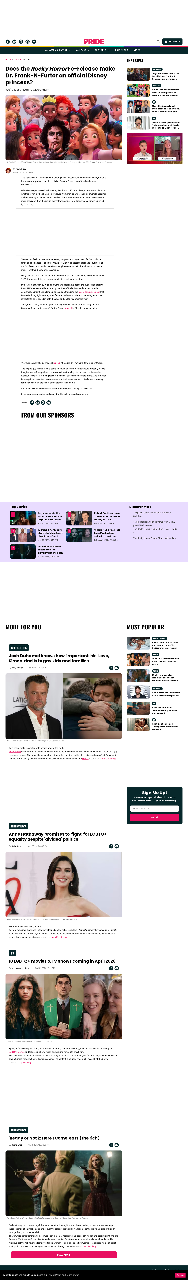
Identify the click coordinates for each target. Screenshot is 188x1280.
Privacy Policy (54, 1275)
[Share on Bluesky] (48, 402)
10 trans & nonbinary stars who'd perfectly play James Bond (50, 533)
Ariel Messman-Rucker (21, 968)
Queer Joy (156, 85)
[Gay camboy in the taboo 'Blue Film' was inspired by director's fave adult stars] (23, 518)
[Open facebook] (8, 41)
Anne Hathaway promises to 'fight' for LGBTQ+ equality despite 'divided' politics (58, 836)
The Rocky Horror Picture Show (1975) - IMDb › (155, 531)
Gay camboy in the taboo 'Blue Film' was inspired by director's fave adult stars (50, 518)
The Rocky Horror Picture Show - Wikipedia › (154, 538)
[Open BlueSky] (14, 41)
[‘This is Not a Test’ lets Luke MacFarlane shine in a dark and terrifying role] (79, 534)
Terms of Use (72, 1275)
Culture (81, 50)
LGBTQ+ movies (16, 1052)
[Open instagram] (27, 41)
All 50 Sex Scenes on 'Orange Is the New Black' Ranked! (165, 727)
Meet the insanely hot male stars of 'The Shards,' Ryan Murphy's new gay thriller (166, 110)
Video (137, 50)
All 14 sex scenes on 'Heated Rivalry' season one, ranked (164, 710)
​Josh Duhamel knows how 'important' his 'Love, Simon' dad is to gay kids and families (59, 658)
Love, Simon (15, 751)
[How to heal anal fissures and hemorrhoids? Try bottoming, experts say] (138, 643)
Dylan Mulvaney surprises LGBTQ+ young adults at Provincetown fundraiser (165, 92)
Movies (26, 59)
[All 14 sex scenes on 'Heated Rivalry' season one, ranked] (138, 708)
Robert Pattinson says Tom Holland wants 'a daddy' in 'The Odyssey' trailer (107, 518)
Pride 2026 (121, 50)
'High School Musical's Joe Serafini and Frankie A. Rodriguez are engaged (165, 76)
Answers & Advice (56, 50)
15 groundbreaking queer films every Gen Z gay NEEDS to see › (154, 524)
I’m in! (154, 817)
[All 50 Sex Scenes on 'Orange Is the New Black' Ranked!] (138, 724)
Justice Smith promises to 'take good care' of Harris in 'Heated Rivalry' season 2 (166, 126)
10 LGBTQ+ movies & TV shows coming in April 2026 (62, 961)
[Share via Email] (37, 402)
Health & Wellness (159, 638)
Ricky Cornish (17, 668)
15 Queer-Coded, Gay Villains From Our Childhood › (152, 514)
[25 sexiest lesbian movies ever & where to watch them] (138, 659)
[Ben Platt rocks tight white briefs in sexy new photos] (138, 691)
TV (154, 102)
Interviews (18, 826)
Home (8, 59)
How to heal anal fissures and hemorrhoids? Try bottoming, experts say (165, 645)
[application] (154, 148)
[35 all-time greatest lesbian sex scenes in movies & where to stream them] (138, 675)
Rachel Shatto (18, 1145)
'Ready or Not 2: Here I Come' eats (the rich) (54, 1138)
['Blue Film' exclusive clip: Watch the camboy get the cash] (23, 551)
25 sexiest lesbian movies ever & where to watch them (165, 661)
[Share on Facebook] (32, 402)
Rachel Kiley (21, 169)
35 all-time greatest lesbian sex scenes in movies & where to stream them (166, 679)
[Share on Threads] (43, 402)
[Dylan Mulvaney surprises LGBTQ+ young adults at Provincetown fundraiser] (138, 90)
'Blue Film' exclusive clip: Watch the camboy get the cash (50, 549)
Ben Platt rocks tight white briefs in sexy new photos (166, 694)
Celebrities (157, 69)
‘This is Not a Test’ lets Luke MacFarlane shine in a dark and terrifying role (107, 534)
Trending (100, 50)
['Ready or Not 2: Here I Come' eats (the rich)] (64, 1183)
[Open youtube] (34, 41)
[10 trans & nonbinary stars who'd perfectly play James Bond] (23, 534)
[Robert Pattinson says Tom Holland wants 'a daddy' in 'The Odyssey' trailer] (79, 518)
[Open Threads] (21, 41)
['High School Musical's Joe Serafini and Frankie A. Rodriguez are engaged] (138, 74)
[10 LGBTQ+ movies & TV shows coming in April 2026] (64, 1006)
